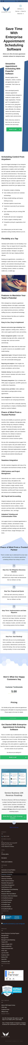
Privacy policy (5, 854)
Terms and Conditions (6, 861)
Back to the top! (14, 827)
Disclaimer (4, 858)
